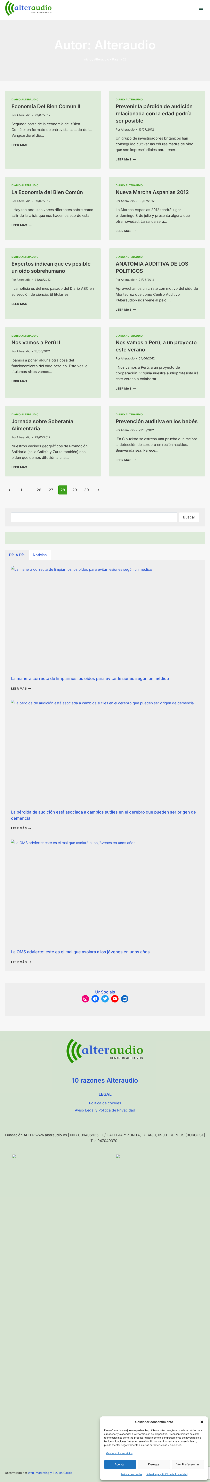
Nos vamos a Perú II (35, 342)
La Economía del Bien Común (47, 192)
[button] (202, 1422)
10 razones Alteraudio (105, 1080)
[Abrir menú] (200, 8)
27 (51, 490)
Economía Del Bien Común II (45, 106)
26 (39, 490)
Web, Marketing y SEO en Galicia (50, 1472)
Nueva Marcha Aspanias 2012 (152, 192)
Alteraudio (23, 115)
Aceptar (120, 1464)
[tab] (17, 555)
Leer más (21, 145)
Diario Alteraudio (24, 99)
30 (86, 490)
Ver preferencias (188, 1464)
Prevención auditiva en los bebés (157, 421)
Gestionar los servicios (119, 1453)
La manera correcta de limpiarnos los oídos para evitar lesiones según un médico (90, 678)
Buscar (189, 517)
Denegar (154, 1464)
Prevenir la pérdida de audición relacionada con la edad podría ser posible (154, 113)
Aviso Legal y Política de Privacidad (166, 1474)
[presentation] (105, 619)
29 (74, 490)
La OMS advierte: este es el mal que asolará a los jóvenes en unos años (80, 951)
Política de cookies (131, 1474)
